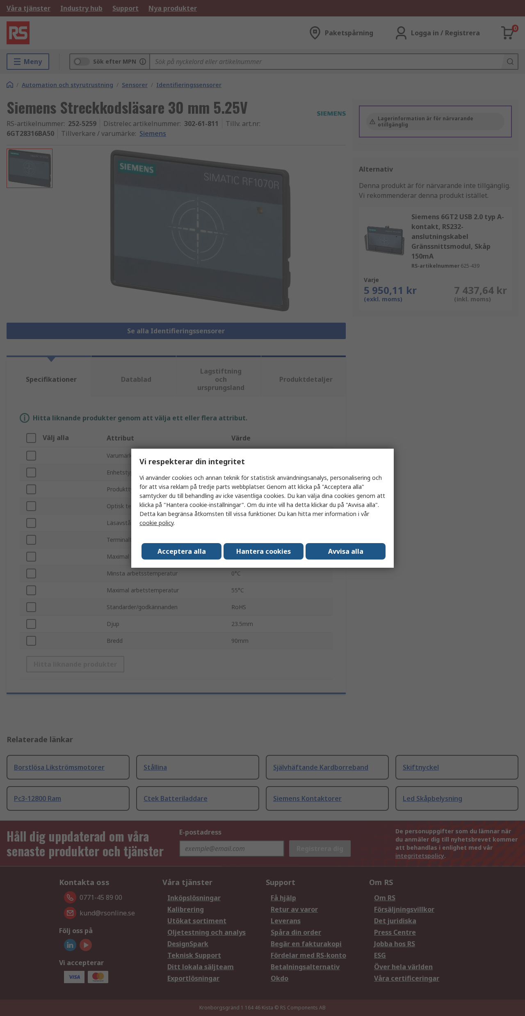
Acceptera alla (182, 551)
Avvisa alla (345, 551)
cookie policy (156, 523)
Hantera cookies (263, 551)
